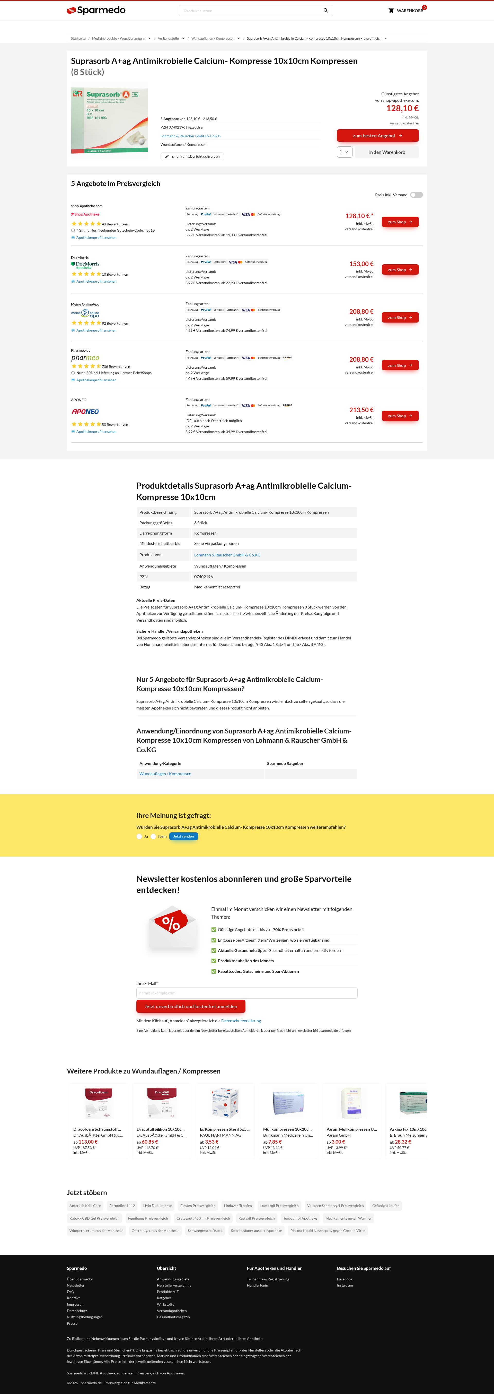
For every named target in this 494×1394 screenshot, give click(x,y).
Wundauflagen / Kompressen (165, 773)
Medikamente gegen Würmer (348, 1218)
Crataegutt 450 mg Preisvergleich (203, 1218)
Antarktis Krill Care (85, 1205)
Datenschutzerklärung (241, 1020)
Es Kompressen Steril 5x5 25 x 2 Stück (225, 1129)
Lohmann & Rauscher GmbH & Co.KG (190, 136)
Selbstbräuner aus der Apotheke (256, 1230)
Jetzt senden (183, 836)
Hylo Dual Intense (157, 1205)
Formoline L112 (122, 1205)
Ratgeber (164, 1298)
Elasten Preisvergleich (198, 1205)
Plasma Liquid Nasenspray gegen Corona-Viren (327, 1230)
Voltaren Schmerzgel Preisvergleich (335, 1205)
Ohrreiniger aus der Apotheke (155, 1230)
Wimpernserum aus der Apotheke (96, 1230)
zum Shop (397, 221)
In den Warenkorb (386, 152)
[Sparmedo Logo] (96, 10)
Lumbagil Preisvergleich (279, 1205)
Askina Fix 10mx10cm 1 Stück (415, 1129)
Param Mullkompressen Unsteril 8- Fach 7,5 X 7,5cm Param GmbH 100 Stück (352, 1129)
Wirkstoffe (165, 1304)
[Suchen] (324, 10)
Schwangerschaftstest (205, 1230)
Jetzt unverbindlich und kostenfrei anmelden (191, 1006)
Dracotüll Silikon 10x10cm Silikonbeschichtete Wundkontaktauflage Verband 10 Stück (162, 1129)
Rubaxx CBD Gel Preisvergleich (94, 1218)
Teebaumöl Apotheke (300, 1218)
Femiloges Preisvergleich (148, 1218)
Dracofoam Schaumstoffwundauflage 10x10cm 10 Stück (98, 1129)
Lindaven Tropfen (238, 1205)
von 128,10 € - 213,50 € (189, 118)
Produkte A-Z (168, 1291)
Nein (162, 836)
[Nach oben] (480, 1380)
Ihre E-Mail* (147, 983)
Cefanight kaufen (386, 1205)
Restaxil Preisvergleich (257, 1218)
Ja (146, 836)
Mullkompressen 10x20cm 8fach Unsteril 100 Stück (288, 1129)
